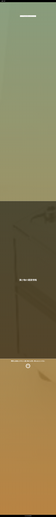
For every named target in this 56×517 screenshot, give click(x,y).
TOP (4, 1)
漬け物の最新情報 (28, 280)
